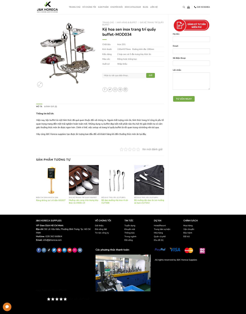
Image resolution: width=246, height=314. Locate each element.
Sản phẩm (103, 7)
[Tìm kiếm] (184, 7)
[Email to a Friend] (115, 89)
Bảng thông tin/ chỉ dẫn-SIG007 (50, 200)
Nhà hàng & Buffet (127, 22)
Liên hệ (154, 7)
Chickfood (167, 266)
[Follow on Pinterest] (59, 250)
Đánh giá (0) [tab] (50, 106)
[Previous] (36, 187)
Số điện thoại (179, 58)
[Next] (164, 187)
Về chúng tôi (89, 7)
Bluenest (159, 270)
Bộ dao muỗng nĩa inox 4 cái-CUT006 (115, 201)
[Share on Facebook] (104, 89)
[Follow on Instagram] (44, 250)
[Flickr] (74, 250)
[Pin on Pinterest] (120, 89)
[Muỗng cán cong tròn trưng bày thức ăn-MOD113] (84, 180)
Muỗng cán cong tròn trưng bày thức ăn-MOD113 (83, 201)
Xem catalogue (133, 7)
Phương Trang (179, 266)
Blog (145, 7)
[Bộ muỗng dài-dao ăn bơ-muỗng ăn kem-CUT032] (149, 180)
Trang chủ (74, 7)
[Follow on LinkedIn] (64, 250)
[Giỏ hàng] (188, 7)
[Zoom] (40, 84)
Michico (158, 266)
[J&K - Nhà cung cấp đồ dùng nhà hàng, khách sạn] (50, 7)
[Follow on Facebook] (38, 250)
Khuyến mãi (116, 7)
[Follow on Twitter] (54, 250)
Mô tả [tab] (39, 106)
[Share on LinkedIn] (125, 89)
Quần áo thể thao (195, 266)
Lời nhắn (177, 70)
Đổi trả (186, 236)
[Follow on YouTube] (69, 250)
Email (175, 45)
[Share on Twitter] (110, 89)
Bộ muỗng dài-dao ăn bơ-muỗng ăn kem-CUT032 (149, 201)
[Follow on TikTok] (49, 250)
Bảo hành (187, 232)
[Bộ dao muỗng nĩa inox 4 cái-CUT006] (116, 180)
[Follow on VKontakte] (80, 250)
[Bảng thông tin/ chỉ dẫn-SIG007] (51, 180)
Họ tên (176, 33)
